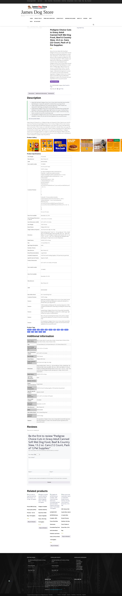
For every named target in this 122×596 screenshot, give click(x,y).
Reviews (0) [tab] (51, 93)
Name (30, 471)
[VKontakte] (88, 582)
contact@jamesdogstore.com (56, 589)
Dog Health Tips (80, 27)
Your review (31, 457)
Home (28, 26)
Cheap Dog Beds (31, 565)
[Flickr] (82, 582)
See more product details (34, 118)
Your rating (31, 454)
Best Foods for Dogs (34, 26)
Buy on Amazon (54, 81)
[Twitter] (90, 2)
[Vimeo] (92, 2)
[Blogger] (75, 582)
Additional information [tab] (41, 93)
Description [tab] (31, 93)
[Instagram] (89, 2)
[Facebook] (87, 2)
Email (51, 471)
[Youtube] (94, 2)
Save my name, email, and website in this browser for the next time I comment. (48, 478)
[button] (93, 24)
